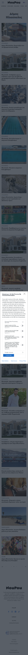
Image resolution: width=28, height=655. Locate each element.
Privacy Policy (22, 360)
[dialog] (14, 327)
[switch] (22, 325)
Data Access (14, 360)
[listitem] (14, 322)
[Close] (24, 294)
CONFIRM (9, 355)
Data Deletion (5, 360)
